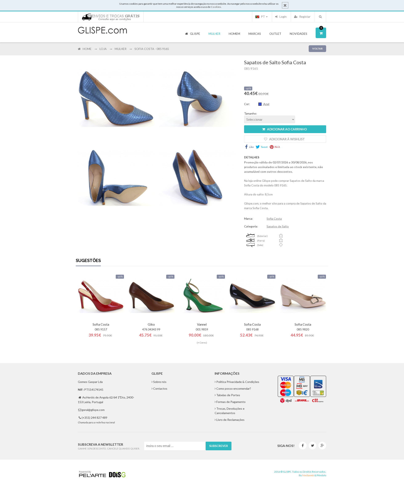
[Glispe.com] (103, 30)
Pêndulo (321, 475)
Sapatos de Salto (278, 226)
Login (283, 16)
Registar (304, 16)
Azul (266, 104)
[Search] (320, 16)
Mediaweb (308, 475)
